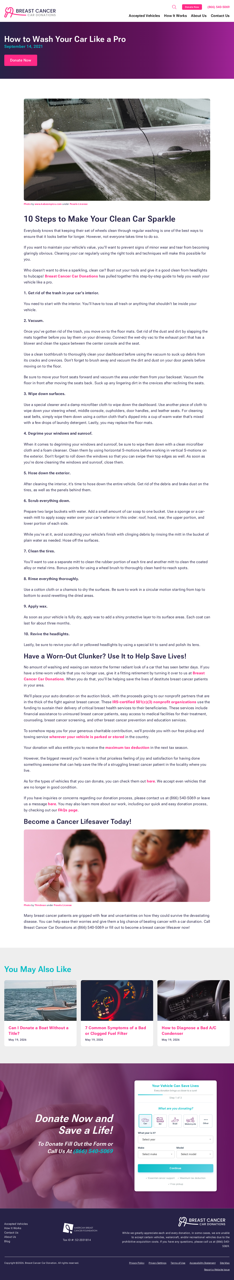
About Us (199, 16)
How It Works (175, 16)
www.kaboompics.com (48, 204)
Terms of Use (178, 1263)
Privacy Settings (158, 1263)
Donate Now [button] (20, 60)
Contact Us (220, 16)
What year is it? (147, 1132)
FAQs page (68, 810)
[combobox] (175, 1139)
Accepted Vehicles (144, 16)
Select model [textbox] (188, 1154)
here (151, 781)
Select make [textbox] (149, 1154)
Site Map (225, 1263)
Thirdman (40, 905)
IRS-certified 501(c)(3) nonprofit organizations (154, 702)
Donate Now (192, 7)
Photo (27, 204)
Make (141, 1147)
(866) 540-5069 (218, 7)
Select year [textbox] (148, 1139)
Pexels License (79, 204)
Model (180, 1147)
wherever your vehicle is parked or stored (86, 737)
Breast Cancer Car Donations (71, 276)
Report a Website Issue (217, 1269)
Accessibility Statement (203, 1263)
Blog (7, 1241)
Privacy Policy (136, 1263)
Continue (175, 1168)
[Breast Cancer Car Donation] (30, 12)
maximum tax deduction (127, 747)
